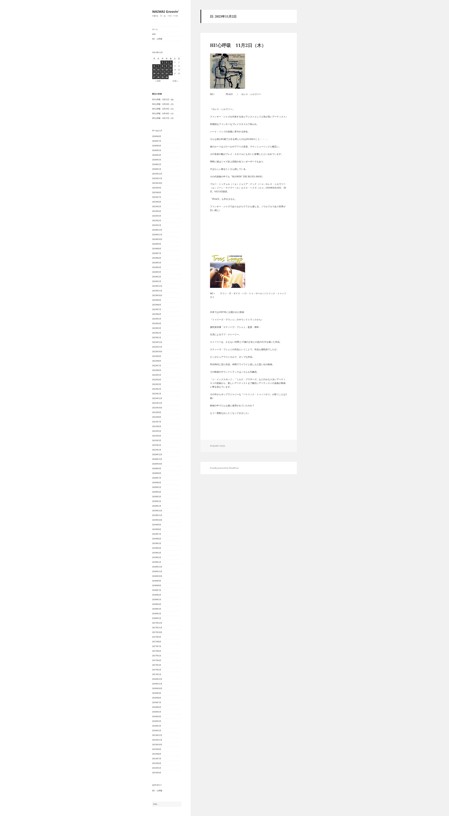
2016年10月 (157, 688)
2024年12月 (157, 230)
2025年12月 (157, 173)
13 (154, 69)
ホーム (155, 29)
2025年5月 (156, 206)
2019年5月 (156, 543)
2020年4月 (156, 492)
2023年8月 (156, 304)
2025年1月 (156, 225)
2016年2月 (156, 726)
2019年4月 (156, 548)
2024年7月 (156, 253)
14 (158, 69)
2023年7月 (156, 309)
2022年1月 (156, 393)
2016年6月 (156, 707)
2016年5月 (156, 711)
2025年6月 (156, 201)
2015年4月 (156, 772)
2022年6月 (156, 370)
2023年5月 (156, 318)
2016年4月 (156, 716)
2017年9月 (156, 637)
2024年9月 (156, 244)
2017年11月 (157, 627)
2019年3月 (156, 552)
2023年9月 (156, 300)
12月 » (175, 81)
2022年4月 (156, 379)
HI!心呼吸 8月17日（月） (163, 118)
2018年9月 (156, 580)
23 (167, 73)
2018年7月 (156, 590)
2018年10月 (157, 576)
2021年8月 (156, 417)
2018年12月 (157, 566)
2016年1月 (156, 730)
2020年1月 (156, 506)
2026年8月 (156, 136)
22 (162, 73)
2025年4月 (156, 211)
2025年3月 (156, 216)
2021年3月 (156, 440)
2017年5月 (156, 655)
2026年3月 (156, 159)
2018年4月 (156, 604)
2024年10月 (157, 239)
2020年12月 (157, 454)
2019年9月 (156, 524)
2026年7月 (156, 141)
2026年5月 (156, 150)
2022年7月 (156, 365)
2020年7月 (156, 478)
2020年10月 (157, 464)
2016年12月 (157, 679)
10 (171, 66)
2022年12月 (157, 342)
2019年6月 (156, 538)
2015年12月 (157, 735)
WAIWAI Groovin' (165, 11)
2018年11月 (157, 571)
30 (167, 77)
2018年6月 (156, 595)
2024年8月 (156, 248)
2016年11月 (157, 683)
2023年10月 (157, 295)
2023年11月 (157, 290)
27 (154, 77)
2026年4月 (156, 155)
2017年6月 (156, 651)
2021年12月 (157, 398)
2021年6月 (156, 426)
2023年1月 (156, 337)
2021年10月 (157, 407)
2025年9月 (156, 187)
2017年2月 (156, 669)
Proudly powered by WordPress (224, 468)
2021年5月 (156, 431)
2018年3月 (156, 609)
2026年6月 (156, 145)
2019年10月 (157, 520)
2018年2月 (156, 613)
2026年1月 (156, 169)
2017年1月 (156, 674)
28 (158, 77)
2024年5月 (156, 262)
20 (154, 73)
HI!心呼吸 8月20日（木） (163, 104)
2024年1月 (156, 281)
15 (162, 69)
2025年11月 (157, 178)
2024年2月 (156, 276)
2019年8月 (156, 529)
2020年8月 (156, 473)
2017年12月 (157, 623)
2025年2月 (156, 220)
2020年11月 (157, 459)
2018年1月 (156, 618)
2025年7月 (156, 197)
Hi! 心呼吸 (157, 39)
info (154, 34)
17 (171, 69)
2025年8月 (156, 192)
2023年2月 (156, 333)
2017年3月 (156, 665)
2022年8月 (156, 361)
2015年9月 (156, 749)
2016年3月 (156, 721)
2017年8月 (156, 641)
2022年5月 (156, 375)
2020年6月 (156, 482)
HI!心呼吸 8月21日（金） (163, 99)
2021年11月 (157, 403)
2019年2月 (156, 557)
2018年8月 (156, 585)
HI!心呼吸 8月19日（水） (163, 108)
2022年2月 (156, 389)
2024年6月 (156, 258)
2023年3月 (156, 328)
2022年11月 (157, 347)
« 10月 (158, 81)
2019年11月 (157, 515)
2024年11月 (157, 234)
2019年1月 (156, 562)
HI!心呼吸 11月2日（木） (238, 45)
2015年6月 (156, 763)
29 (162, 77)
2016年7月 (156, 702)
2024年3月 (156, 272)
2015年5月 (156, 768)
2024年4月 (156, 267)
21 (158, 73)
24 (171, 73)
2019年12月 (157, 510)
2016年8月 (156, 697)
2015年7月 (156, 758)
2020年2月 (156, 501)
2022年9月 (156, 356)
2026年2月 (156, 164)
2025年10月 (157, 183)
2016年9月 (156, 693)
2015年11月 (157, 740)
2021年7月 (156, 421)
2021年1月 (156, 449)
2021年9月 (156, 412)
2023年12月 (157, 286)
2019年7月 (156, 534)
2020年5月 (156, 487)
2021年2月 (156, 445)
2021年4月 (156, 435)
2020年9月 (156, 468)
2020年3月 (156, 496)
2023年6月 (156, 314)
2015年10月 (157, 744)
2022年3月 (156, 384)
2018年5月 (156, 599)
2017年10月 (157, 632)
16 (167, 69)
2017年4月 (156, 660)
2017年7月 (156, 646)
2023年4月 (156, 323)
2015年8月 (156, 754)
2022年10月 (157, 351)
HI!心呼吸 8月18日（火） (163, 113)
